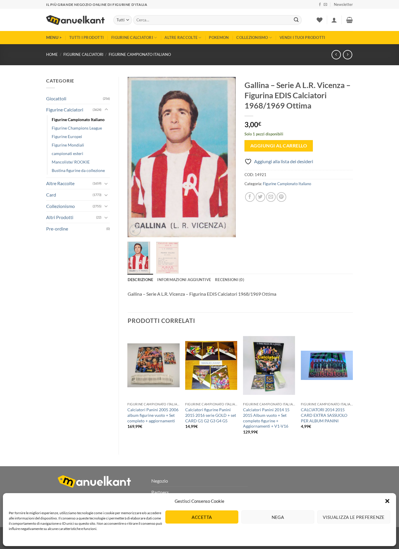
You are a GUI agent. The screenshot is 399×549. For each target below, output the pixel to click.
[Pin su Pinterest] (281, 197)
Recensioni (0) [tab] (229, 279)
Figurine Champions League (77, 127)
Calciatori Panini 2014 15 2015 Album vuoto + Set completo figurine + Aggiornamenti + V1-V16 (266, 417)
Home (52, 54)
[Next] (226, 157)
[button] (387, 501)
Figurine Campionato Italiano (140, 54)
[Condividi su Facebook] (250, 197)
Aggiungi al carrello (278, 145)
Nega (278, 517)
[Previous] (137, 157)
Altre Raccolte (180, 37)
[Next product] (336, 54)
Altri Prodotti (59, 217)
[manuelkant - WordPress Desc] (75, 20)
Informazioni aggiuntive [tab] (184, 279)
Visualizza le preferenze (354, 517)
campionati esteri (67, 153)
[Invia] (296, 20)
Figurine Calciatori (132, 37)
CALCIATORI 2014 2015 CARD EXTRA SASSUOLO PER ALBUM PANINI (324, 415)
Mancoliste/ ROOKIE (71, 161)
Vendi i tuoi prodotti (302, 37)
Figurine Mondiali (68, 144)
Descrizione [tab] (140, 279)
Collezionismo (252, 37)
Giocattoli (56, 98)
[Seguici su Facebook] (320, 5)
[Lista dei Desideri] (319, 19)
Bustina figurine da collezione (78, 170)
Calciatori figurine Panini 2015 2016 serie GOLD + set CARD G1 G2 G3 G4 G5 (210, 415)
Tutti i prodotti (86, 37)
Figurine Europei (67, 136)
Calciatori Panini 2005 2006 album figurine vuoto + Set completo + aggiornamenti (152, 415)
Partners (160, 492)
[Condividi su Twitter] (260, 197)
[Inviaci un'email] (325, 5)
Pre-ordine (57, 228)
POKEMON (219, 37)
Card (51, 194)
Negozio (159, 480)
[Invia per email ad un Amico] (271, 197)
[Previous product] (347, 54)
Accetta (202, 517)
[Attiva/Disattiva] (106, 109)
